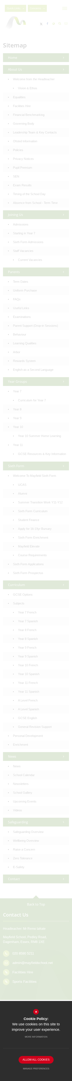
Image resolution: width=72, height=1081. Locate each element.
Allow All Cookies (36, 1059)
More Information (36, 1037)
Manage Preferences (36, 1068)
